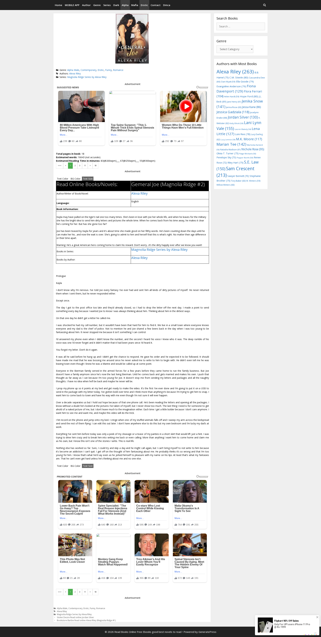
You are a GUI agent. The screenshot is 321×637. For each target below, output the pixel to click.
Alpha (125, 5)
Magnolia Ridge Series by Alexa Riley (86, 77)
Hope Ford (249, 96)
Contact (155, 5)
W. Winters (253, 180)
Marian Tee (231, 144)
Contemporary (88, 70)
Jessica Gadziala (233, 112)
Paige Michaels (247, 153)
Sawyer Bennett (238, 176)
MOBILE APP (72, 5)
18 (95, 165)
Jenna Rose (233, 107)
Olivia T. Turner (228, 153)
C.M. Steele (238, 77)
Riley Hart (235, 162)
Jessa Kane (251, 107)
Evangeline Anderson (231, 86)
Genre (97, 5)
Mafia (134, 5)
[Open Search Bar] (265, 5)
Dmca (166, 5)
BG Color (75, 178)
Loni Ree (242, 134)
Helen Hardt (231, 96)
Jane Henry (234, 101)
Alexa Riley (75, 73)
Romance (118, 70)
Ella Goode (245, 81)
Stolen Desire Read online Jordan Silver (75, 617)
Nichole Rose (252, 149)
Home (58, 5)
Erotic (144, 5)
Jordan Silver (243, 117)
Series (107, 5)
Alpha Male (73, 70)
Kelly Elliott (236, 123)
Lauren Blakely (243, 129)
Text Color (62, 178)
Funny (108, 70)
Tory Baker (238, 180)
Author (86, 5)
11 (85, 165)
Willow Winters (225, 184)
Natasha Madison (230, 149)
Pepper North (245, 157)
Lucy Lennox (228, 139)
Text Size (88, 178)
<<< (59, 165)
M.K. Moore (249, 139)
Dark (116, 5)
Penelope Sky (226, 157)
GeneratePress (207, 631)
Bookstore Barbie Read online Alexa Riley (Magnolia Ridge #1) (86, 620)
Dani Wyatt (228, 81)
